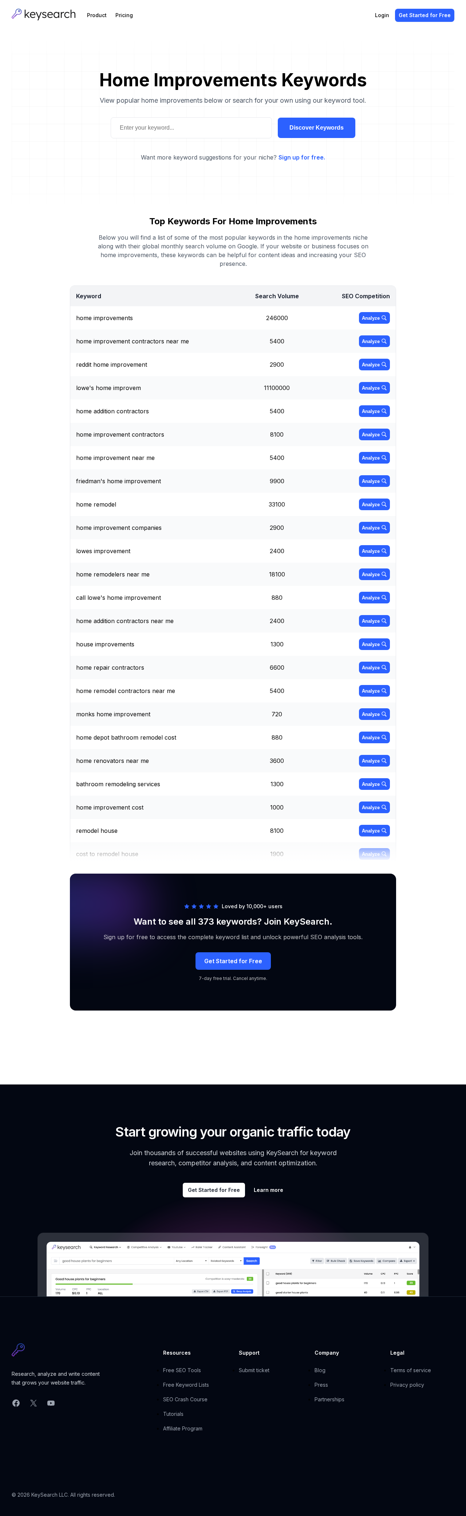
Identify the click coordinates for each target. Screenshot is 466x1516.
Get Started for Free (233, 961)
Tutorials (173, 1414)
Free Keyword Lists (186, 1385)
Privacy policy (407, 1385)
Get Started (425, 15)
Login (382, 15)
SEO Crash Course (185, 1399)
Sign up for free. (302, 157)
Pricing (124, 15)
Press (321, 1385)
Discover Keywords (316, 128)
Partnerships (329, 1399)
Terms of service (410, 1370)
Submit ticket (254, 1370)
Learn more (268, 1190)
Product (97, 15)
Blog (320, 1370)
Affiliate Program (182, 1428)
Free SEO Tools (182, 1370)
